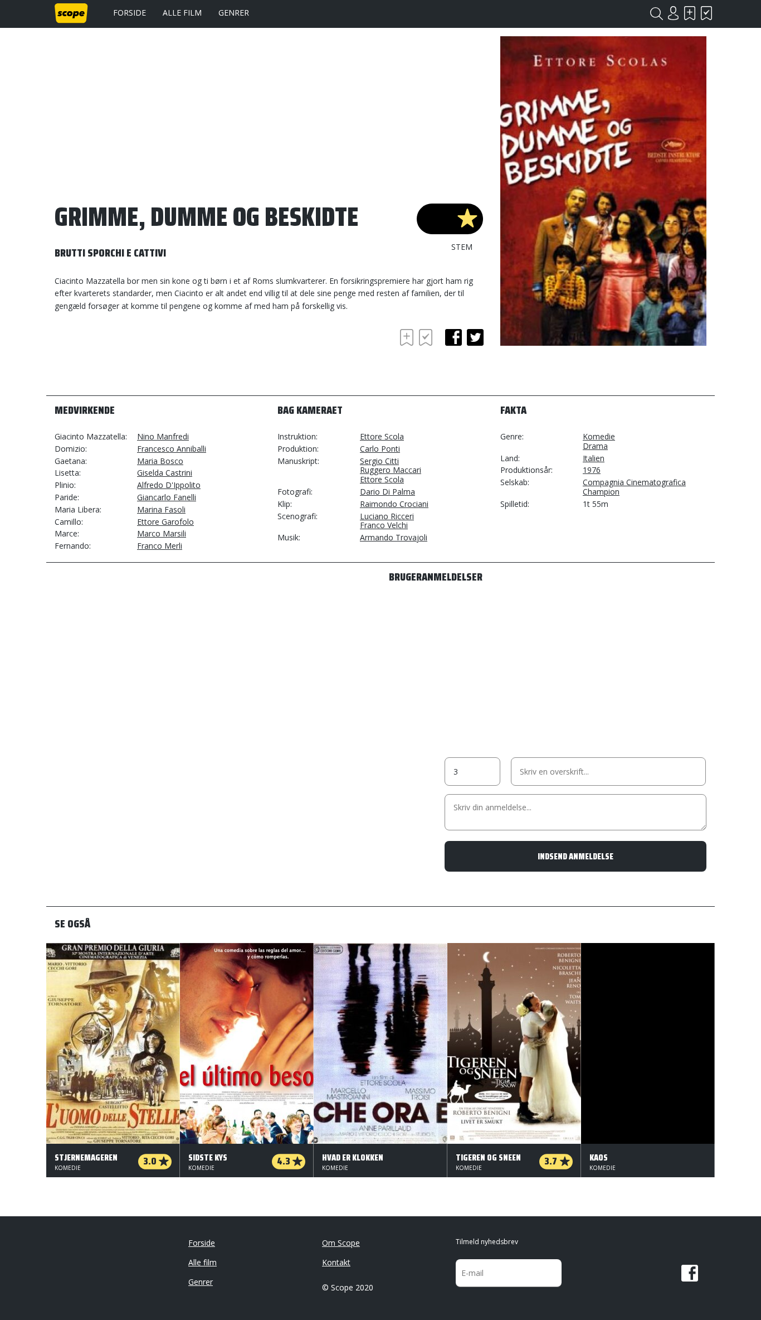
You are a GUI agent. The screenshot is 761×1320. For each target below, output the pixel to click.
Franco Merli (159, 545)
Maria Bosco (160, 461)
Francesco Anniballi (171, 448)
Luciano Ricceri (387, 516)
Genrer (233, 12)
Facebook (689, 1273)
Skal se (689, 13)
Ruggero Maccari (390, 470)
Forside (129, 12)
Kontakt (336, 1262)
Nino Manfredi (163, 436)
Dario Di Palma (387, 491)
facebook (453, 337)
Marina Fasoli (161, 509)
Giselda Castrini (164, 472)
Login (673, 13)
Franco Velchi (384, 525)
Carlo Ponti (380, 448)
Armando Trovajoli (393, 537)
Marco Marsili (161, 533)
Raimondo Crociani (394, 504)
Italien (593, 458)
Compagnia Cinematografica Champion (634, 487)
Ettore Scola (382, 436)
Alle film (182, 12)
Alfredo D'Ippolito (169, 485)
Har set (706, 13)
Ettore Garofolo (165, 521)
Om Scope (341, 1242)
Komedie (599, 436)
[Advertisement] (144, 357)
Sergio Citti (379, 461)
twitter (475, 337)
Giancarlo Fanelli (166, 497)
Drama (595, 446)
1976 (592, 470)
